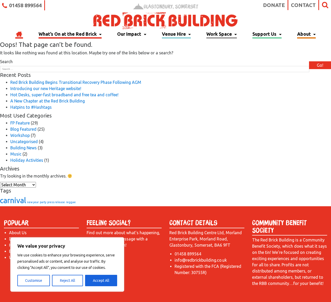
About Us (18, 232)
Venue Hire (174, 33)
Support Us (264, 33)
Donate (274, 5)
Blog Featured (23, 129)
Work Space (219, 33)
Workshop (20, 135)
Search (6, 61)
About (304, 33)
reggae (71, 202)
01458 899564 (25, 5)
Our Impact (129, 33)
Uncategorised (24, 141)
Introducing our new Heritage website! (45, 88)
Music (15, 154)
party (43, 202)
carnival (13, 200)
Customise (33, 280)
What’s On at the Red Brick (68, 33)
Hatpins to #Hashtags (31, 107)
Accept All (101, 280)
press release (56, 202)
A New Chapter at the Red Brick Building (47, 101)
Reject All (67, 280)
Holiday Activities (26, 160)
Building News (23, 147)
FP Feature (20, 123)
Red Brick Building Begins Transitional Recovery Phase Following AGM (75, 82)
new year (33, 202)
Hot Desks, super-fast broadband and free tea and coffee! (64, 94)
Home (19, 35)
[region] (67, 264)
